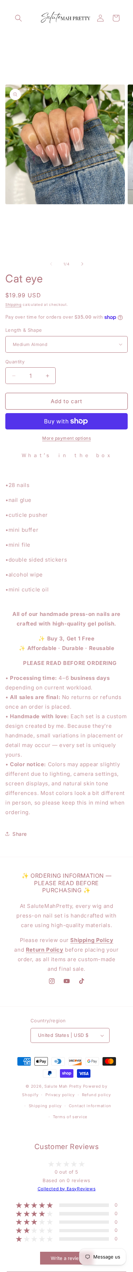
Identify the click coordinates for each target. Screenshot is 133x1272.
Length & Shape (23, 330)
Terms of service (70, 1116)
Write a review (67, 1258)
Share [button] (19, 834)
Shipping (13, 304)
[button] (18, 18)
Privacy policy (60, 1094)
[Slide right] (82, 264)
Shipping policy (45, 1105)
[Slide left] (51, 264)
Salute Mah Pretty (63, 1086)
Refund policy (96, 1094)
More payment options (66, 438)
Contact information (90, 1105)
